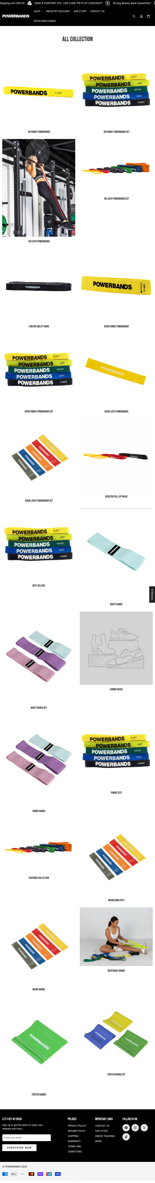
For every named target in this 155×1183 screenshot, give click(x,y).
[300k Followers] (126, 1127)
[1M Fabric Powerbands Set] (116, 90)
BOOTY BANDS (116, 604)
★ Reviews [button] (152, 594)
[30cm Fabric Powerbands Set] (38, 370)
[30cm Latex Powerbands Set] (38, 457)
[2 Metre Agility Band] (38, 285)
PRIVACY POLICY (77, 1125)
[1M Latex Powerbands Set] (116, 166)
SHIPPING (73, 1136)
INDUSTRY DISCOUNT (58, 11)
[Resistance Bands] (116, 936)
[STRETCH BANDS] (38, 1043)
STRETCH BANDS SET (116, 1074)
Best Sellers (39, 585)
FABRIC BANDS (38, 811)
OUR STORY (80, 11)
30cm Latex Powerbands (116, 411)
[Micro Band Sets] (116, 857)
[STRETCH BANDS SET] (116, 1033)
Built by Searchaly (77, 1182)
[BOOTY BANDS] (116, 554)
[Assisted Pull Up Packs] (116, 455)
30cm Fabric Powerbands (116, 326)
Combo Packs (116, 689)
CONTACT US (97, 11)
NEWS (98, 1141)
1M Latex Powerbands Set (116, 199)
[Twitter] (144, 1127)
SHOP (37, 11)
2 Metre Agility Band (38, 326)
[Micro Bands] (38, 946)
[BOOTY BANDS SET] (38, 657)
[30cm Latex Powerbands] (116, 370)
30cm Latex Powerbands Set (39, 501)
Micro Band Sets (116, 900)
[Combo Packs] (116, 648)
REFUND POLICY (77, 1131)
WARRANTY (74, 1141)
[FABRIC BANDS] (38, 761)
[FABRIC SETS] (116, 751)
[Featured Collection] (38, 845)
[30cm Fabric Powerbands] (116, 285)
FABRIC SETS (116, 793)
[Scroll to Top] (149, 1166)
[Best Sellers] (38, 544)
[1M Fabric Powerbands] (38, 90)
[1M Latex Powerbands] (38, 188)
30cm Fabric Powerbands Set (39, 411)
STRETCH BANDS (39, 1094)
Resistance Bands (116, 971)
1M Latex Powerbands (39, 241)
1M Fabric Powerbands (39, 132)
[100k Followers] (135, 1127)
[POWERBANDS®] (16, 16)
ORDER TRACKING (105, 1136)
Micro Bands (39, 989)
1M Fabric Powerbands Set (116, 132)
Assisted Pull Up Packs (116, 496)
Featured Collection (39, 878)
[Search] (134, 16)
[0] (148, 16)
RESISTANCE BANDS (45, 21)
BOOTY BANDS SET (39, 708)
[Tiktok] (126, 1136)
